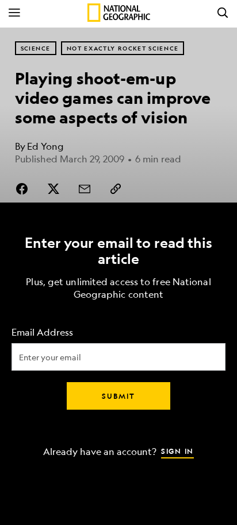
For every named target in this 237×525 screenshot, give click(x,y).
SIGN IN (177, 450)
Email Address (42, 331)
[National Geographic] (118, 12)
